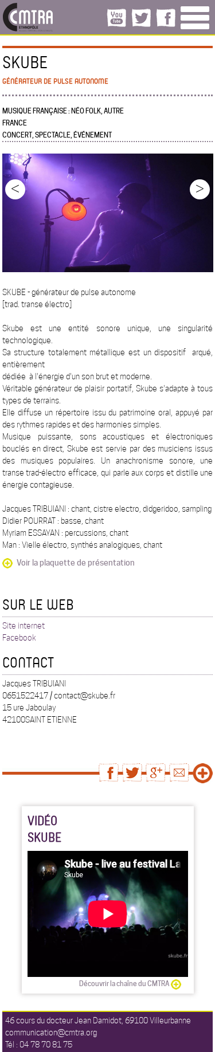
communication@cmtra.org (51, 1032)
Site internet (23, 625)
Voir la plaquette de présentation (76, 562)
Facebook (19, 637)
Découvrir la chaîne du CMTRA (124, 983)
